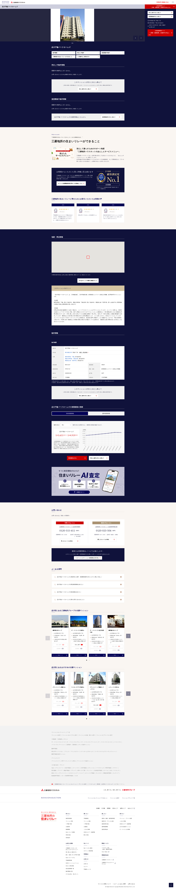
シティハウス (75, 767)
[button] (88, 577)
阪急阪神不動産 (56, 775)
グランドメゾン (63, 773)
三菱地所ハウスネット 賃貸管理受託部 (106, 526)
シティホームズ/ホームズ (86, 751)
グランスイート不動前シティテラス (97, 688)
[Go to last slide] (135, 38)
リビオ (76, 775)
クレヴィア (116, 773)
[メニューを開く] (173, 2)
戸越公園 (75, 358)
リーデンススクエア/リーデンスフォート (105, 751)
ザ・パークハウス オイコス (105, 742)
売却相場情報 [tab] (70, 413)
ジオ (62, 775)
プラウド (115, 767)
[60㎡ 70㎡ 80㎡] (66, 425)
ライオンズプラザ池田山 (77, 687)
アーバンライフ (56, 761)
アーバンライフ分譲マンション (85, 761)
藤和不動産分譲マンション (58, 754)
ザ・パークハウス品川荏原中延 (97, 631)
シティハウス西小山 (114, 687)
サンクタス (99, 773)
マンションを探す (56, 735)
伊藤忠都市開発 (107, 773)
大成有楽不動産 (98, 770)
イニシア (81, 773)
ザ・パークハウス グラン (73, 742)
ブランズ (73, 770)
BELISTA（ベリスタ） (57, 751)
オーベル (106, 770)
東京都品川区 (152, 20)
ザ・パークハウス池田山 (77, 630)
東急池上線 (68, 360)
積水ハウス (54, 773)
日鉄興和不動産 (69, 775)
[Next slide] (141, 38)
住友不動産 (68, 767)
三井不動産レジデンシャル (88, 767)
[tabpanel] (88, 440)
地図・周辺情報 (83, 352)
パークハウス (117, 742)
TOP (171, 885)
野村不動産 (108, 767)
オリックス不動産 (89, 773)
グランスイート (59, 767)
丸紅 (53, 767)
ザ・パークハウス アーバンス (89, 742)
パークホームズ (100, 767)
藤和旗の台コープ (113, 630)
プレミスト (89, 770)
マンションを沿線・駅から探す (87, 735)
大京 (111, 770)
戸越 (156, 22)
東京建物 (54, 770)
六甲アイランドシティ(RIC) (68, 761)
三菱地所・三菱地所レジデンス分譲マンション (78, 744)
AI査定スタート (80, 492)
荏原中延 (74, 360)
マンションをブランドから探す (104, 735)
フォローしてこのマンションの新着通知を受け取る (87, 557)
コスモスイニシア (73, 773)
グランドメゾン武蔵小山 (59, 687)
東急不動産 (67, 770)
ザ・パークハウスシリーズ (58, 742)
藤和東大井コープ (57, 630)
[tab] (86, 660)
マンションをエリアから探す (69, 735)
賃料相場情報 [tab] (106, 413)
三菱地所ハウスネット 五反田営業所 (69, 526)
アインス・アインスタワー (72, 751)
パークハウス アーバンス (58, 744)
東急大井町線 (68, 358)
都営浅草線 (151, 22)
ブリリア (60, 770)
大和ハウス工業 (81, 770)
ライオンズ (116, 770)
